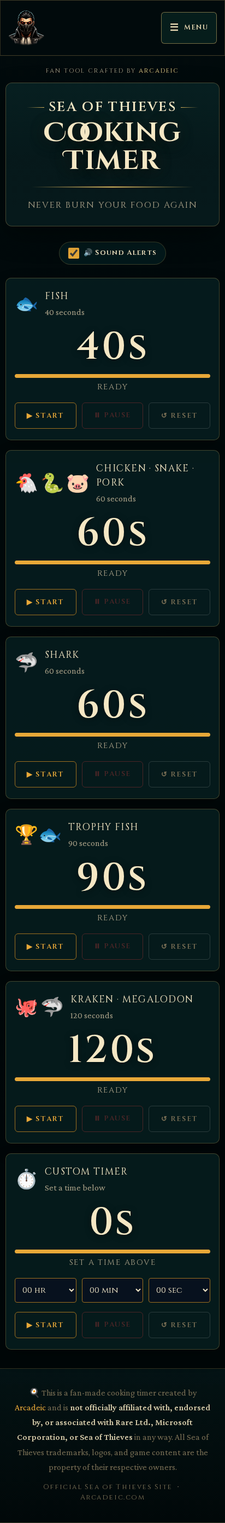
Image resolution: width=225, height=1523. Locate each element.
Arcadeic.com (112, 1497)
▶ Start (45, 416)
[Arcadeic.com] (29, 28)
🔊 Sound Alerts (120, 253)
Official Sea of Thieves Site (108, 1487)
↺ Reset (179, 416)
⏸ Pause (112, 415)
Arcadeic (159, 71)
